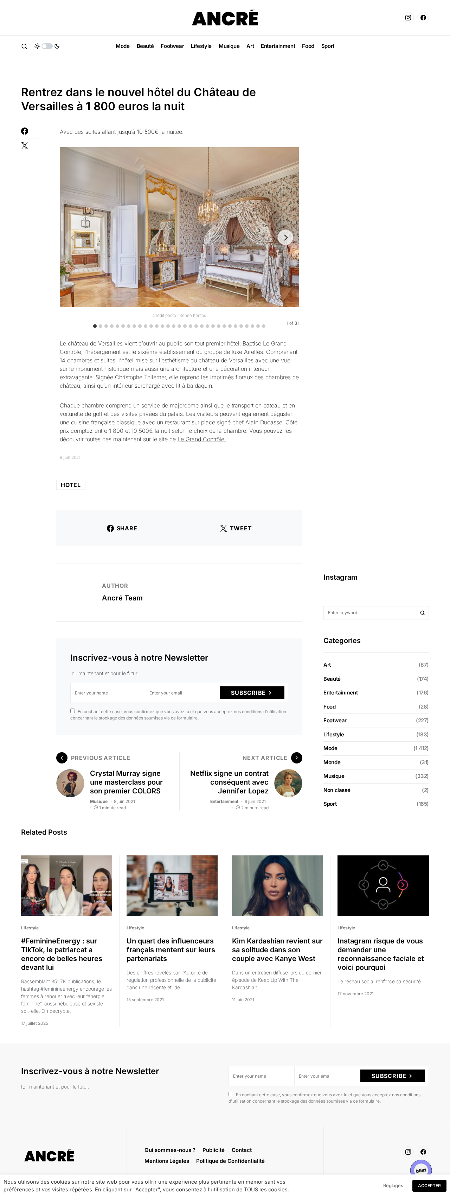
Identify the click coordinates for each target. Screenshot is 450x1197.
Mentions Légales (166, 1161)
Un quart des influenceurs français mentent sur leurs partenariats (171, 950)
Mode (330, 748)
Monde (331, 762)
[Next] (285, 237)
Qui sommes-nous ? (169, 1150)
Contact (242, 1150)
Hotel (71, 484)
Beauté (332, 678)
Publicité (213, 1150)
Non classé (336, 790)
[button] (24, 46)
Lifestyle (333, 734)
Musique (99, 801)
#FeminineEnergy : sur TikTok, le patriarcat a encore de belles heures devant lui (61, 954)
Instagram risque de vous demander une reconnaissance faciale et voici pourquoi (381, 954)
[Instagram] (408, 18)
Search (423, 612)
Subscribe (248, 692)
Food (329, 706)
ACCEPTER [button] (429, 1185)
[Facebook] (423, 18)
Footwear (335, 720)
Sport (329, 803)
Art (327, 664)
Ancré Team (122, 598)
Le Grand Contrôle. (202, 439)
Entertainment (224, 801)
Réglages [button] (393, 1185)
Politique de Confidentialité (230, 1161)
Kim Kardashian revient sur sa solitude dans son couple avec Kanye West (277, 950)
